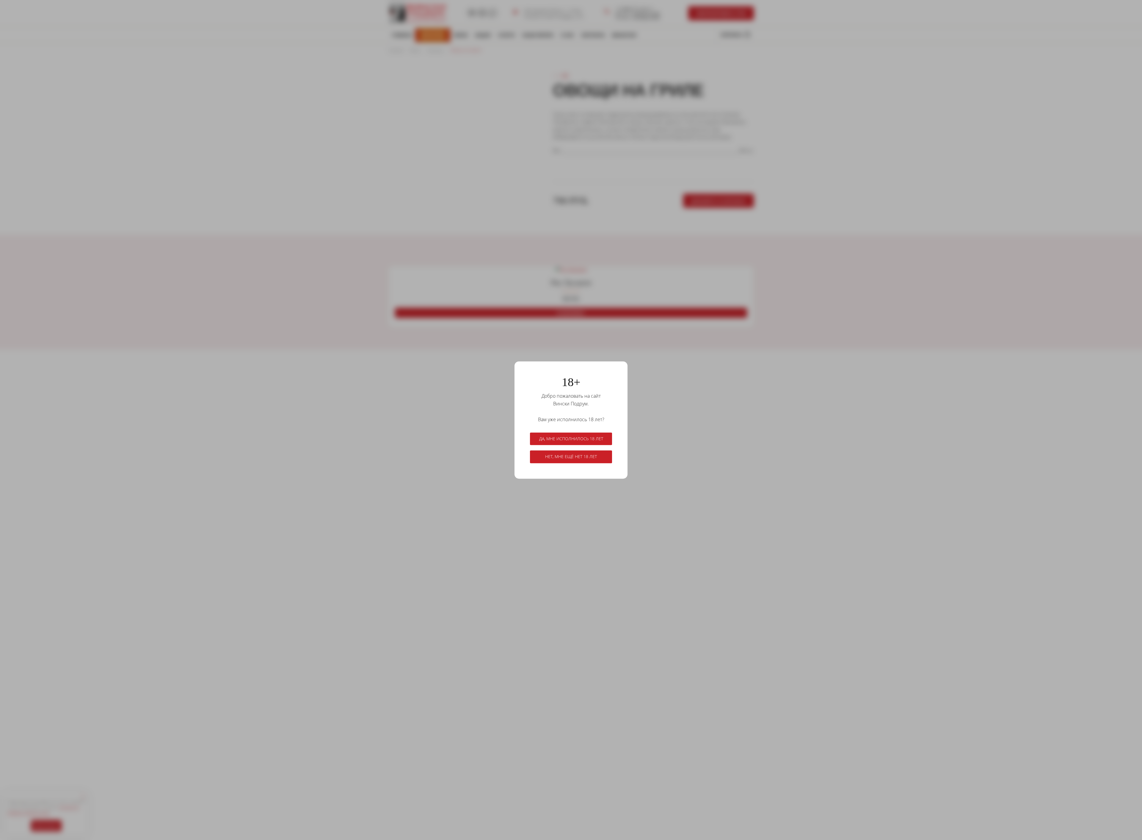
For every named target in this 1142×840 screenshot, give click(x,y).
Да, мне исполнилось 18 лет (571, 438)
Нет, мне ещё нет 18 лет (571, 456)
